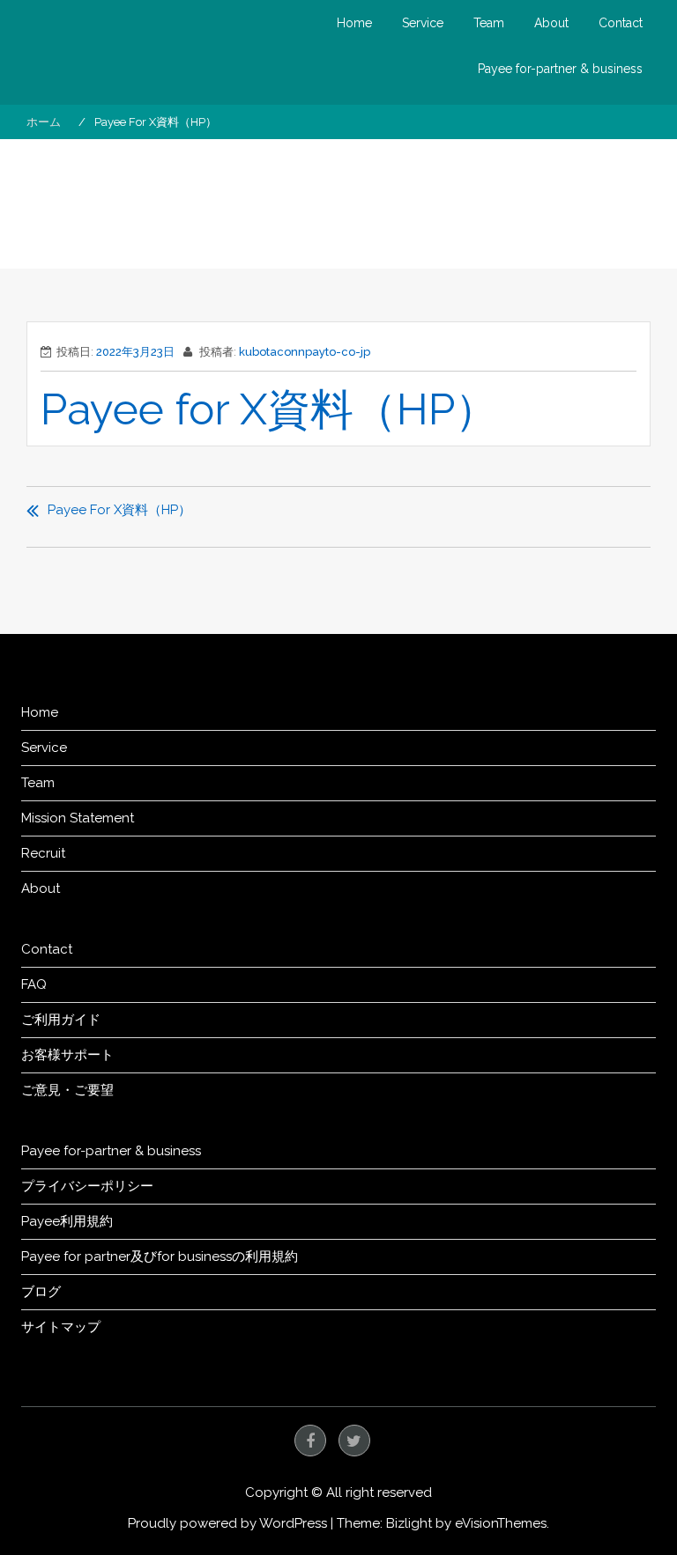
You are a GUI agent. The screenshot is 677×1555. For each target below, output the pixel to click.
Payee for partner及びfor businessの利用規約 (159, 1256)
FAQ (34, 984)
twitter (354, 1440)
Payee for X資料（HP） (269, 409)
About (551, 23)
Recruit (43, 853)
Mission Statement (77, 818)
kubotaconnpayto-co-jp (304, 351)
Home (354, 23)
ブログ (41, 1292)
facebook (310, 1440)
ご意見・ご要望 (67, 1090)
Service (422, 23)
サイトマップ (60, 1327)
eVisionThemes (501, 1523)
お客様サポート (67, 1055)
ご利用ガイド (60, 1020)
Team (488, 23)
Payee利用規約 (67, 1221)
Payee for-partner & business (560, 69)
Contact (621, 23)
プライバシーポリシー (87, 1186)
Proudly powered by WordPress (227, 1523)
